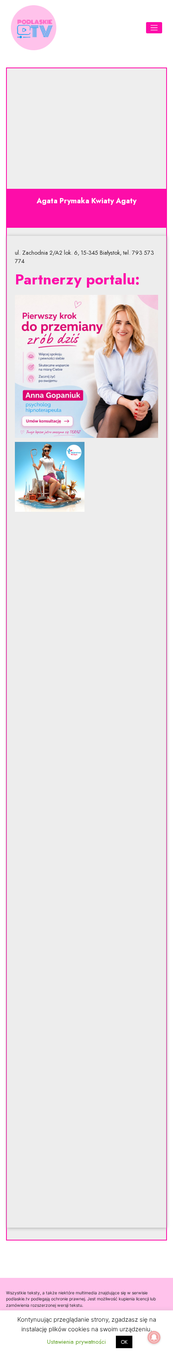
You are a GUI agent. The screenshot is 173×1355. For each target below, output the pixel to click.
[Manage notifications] (154, 1337)
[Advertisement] (86, 870)
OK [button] (124, 1342)
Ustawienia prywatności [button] (76, 1341)
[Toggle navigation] (154, 28)
